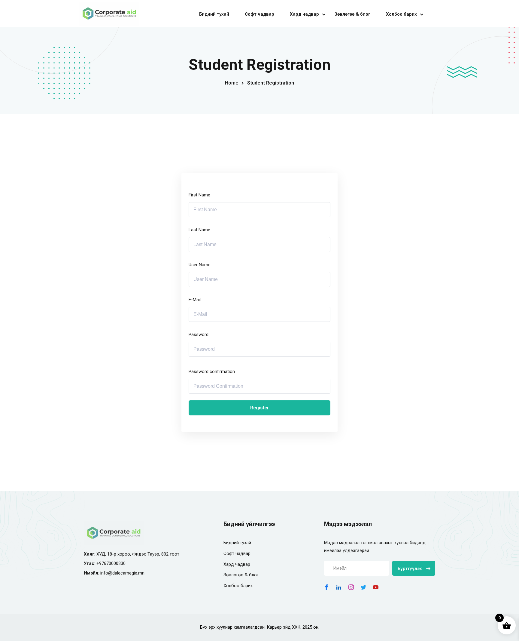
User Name (200, 264)
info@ (106, 573)
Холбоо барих (401, 14)
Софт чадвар (259, 14)
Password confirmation (212, 371)
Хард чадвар (304, 14)
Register (259, 408)
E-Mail (195, 299)
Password (198, 334)
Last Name (199, 230)
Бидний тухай (214, 14)
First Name (199, 195)
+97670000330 (111, 563)
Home (231, 83)
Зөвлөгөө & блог (352, 14)
